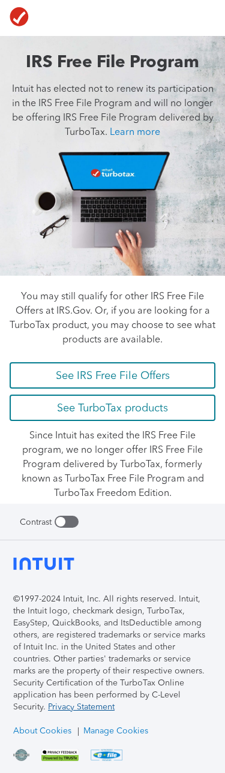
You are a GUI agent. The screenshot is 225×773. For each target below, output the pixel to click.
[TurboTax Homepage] (19, 18)
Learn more (135, 131)
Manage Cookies (115, 731)
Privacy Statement (81, 707)
